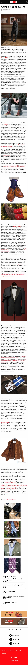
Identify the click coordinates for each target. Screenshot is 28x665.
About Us (4, 650)
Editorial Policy (11, 650)
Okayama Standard (7, 155)
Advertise (4, 653)
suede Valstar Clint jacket (10, 482)
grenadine (20, 264)
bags (17, 165)
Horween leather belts (9, 165)
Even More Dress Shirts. (9, 591)
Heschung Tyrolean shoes (16, 485)
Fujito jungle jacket (15, 487)
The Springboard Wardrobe (9, 602)
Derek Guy (5, 10)
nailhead (14, 264)
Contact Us (18, 650)
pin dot (10, 264)
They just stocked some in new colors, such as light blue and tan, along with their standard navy (13, 274)
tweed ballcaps (6, 166)
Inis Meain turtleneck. (12, 488)
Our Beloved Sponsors (11, 499)
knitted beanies (22, 165)
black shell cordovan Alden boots (14, 484)
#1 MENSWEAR (6, 493)
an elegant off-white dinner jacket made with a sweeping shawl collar (13, 361)
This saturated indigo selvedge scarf (17, 166)
